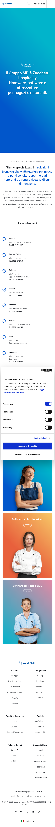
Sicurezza (15, 727)
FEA (14, 756)
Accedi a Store (39, 4)
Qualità (15, 721)
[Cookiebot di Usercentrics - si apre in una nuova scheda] (41, 370)
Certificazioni (40, 692)
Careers (15, 703)
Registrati (40, 756)
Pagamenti (40, 767)
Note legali (40, 681)
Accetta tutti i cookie (27, 446)
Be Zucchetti (15, 687)
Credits (40, 698)
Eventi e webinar (14, 681)
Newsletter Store (40, 778)
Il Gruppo (14, 676)
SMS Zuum (14, 761)
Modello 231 (40, 687)
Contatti (15, 698)
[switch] (48, 412)
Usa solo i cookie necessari (27, 454)
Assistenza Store (40, 761)
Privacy (40, 676)
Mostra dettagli (40, 438)
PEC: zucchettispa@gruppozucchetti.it (27, 792)
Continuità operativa (15, 732)
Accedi (40, 750)
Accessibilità (40, 732)
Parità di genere (40, 721)
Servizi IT (14, 750)
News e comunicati (14, 692)
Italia (28, 821)
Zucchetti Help (40, 772)
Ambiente (40, 727)
